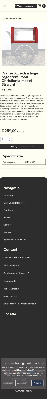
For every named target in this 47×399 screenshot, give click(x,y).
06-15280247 (10, 296)
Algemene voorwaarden (15, 239)
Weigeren (37, 383)
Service (7, 217)
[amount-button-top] (9, 138)
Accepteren (22, 383)
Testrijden (8, 210)
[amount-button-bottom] (9, 140)
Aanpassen (8, 383)
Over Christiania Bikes (14, 202)
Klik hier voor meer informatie (29, 376)
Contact (7, 224)
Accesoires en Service (12, 18)
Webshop (8, 195)
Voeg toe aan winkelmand (23, 147)
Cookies (7, 232)
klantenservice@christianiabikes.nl (20, 303)
